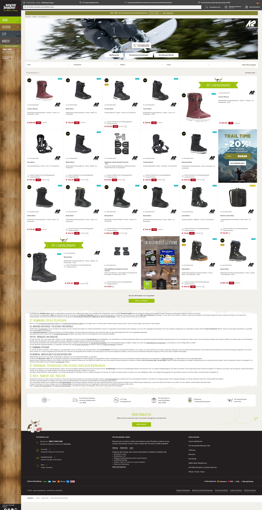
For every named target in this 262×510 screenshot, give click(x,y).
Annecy (115, 448)
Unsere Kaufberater (195, 441)
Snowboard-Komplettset (98, 343)
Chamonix (124, 448)
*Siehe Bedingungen (237, 180)
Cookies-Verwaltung (236, 490)
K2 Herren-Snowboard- (82, 344)
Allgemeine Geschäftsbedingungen (202, 490)
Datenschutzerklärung (221, 490)
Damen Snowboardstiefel (63, 386)
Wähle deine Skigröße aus (198, 463)
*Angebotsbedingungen (183, 490)
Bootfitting (192, 459)
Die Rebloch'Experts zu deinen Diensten (203, 467)
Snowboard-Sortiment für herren (49, 323)
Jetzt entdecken (167, 13)
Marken (35, 16)
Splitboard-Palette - (168, 358)
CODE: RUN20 (154, 13)
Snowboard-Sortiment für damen (73, 323)
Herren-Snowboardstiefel (43, 386)
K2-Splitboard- (60, 362)
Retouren (192, 454)
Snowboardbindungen (61, 334)
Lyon (131, 448)
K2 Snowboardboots (111, 379)
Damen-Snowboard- (109, 344)
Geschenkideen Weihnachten (59, 498)
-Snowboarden (43, 329)
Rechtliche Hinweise (250, 490)
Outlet (38, 498)
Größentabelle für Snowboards (155, 343)
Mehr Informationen (119, 467)
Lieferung (192, 450)
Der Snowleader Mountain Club (199, 445)
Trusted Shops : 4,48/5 (33, 2)
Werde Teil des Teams (197, 472)
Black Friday (45, 498)
